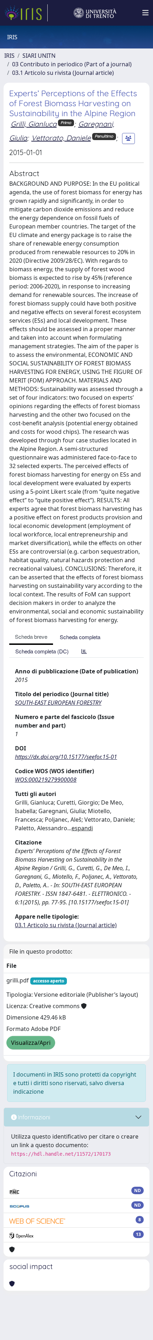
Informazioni (33, 1117)
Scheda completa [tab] (80, 637)
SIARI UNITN (39, 56)
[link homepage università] (95, 12)
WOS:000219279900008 (45, 780)
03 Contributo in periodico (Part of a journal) (72, 64)
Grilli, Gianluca (34, 123)
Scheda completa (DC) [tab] (42, 651)
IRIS (9, 56)
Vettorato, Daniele (61, 137)
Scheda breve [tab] (31, 636)
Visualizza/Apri (31, 1043)
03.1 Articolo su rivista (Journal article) (63, 73)
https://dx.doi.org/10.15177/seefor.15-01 (66, 757)
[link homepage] (26, 12)
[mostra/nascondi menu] (145, 12)
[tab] (84, 651)
